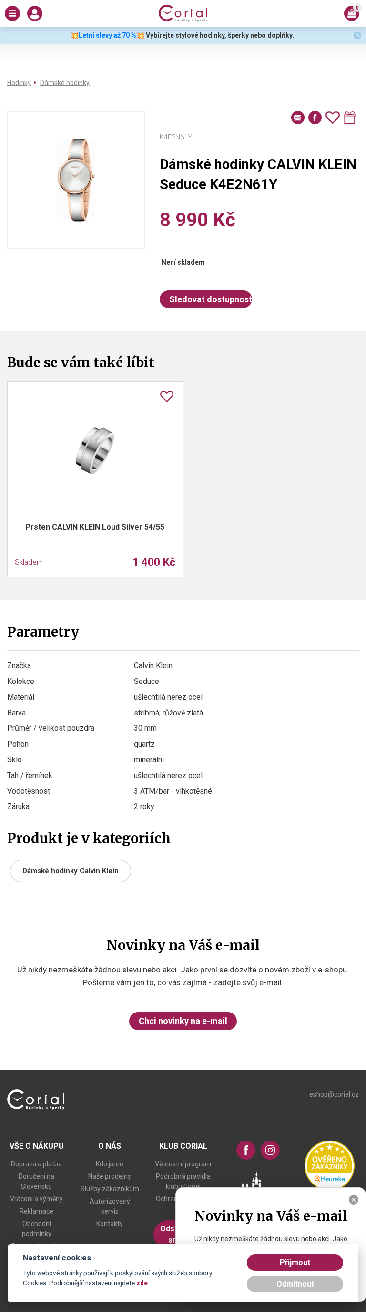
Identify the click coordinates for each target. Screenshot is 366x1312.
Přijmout (295, 1262)
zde (142, 1283)
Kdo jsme (109, 1164)
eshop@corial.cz (334, 1094)
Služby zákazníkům (110, 1189)
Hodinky (19, 82)
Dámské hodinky (65, 82)
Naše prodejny (109, 1176)
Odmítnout (295, 1284)
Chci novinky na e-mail (183, 1021)
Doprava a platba (36, 1164)
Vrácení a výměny (36, 1199)
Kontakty (109, 1223)
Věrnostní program (183, 1164)
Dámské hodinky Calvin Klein (70, 870)
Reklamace (36, 1211)
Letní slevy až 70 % (107, 35)
